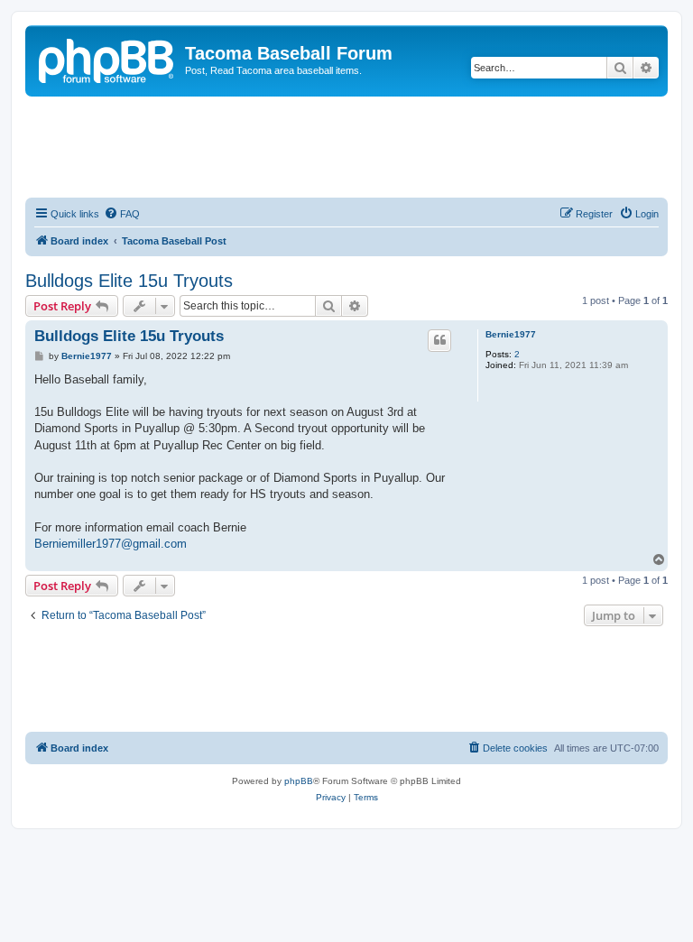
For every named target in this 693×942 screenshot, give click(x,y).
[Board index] (107, 59)
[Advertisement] (353, 146)
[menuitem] (122, 214)
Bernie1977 (510, 334)
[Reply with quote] (439, 340)
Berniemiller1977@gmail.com (110, 543)
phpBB (298, 781)
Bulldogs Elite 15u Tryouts (129, 281)
